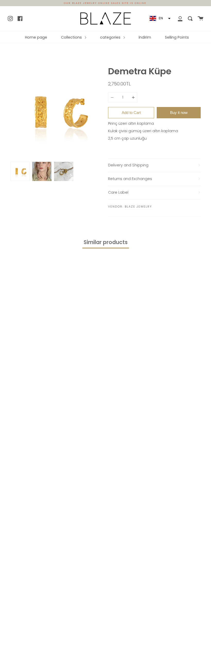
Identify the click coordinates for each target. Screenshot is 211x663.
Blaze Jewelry (138, 206)
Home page (36, 37)
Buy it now (179, 112)
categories (110, 37)
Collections (72, 37)
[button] (159, 18)
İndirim (145, 37)
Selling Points (177, 37)
